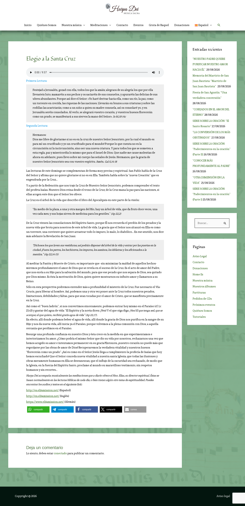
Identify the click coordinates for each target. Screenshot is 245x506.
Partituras (199, 292)
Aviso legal (223, 496)
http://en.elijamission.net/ (42, 396)
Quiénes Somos (46, 25)
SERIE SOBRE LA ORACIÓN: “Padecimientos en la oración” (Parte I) (211, 194)
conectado (60, 453)
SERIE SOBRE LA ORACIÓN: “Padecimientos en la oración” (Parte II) (211, 149)
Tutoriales (199, 316)
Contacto (122, 25)
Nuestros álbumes (204, 286)
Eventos (138, 25)
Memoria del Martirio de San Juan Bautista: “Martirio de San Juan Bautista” (211, 81)
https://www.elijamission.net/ (45, 401)
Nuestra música (203, 280)
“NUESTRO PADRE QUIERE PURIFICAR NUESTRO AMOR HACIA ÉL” (210, 64)
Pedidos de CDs (202, 298)
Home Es (198, 274)
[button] (203, 25)
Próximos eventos (204, 304)
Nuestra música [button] (72, 25)
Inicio (28, 25)
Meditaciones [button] (99, 25)
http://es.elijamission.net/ (42, 390)
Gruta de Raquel (159, 25)
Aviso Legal (200, 256)
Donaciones (181, 25)
